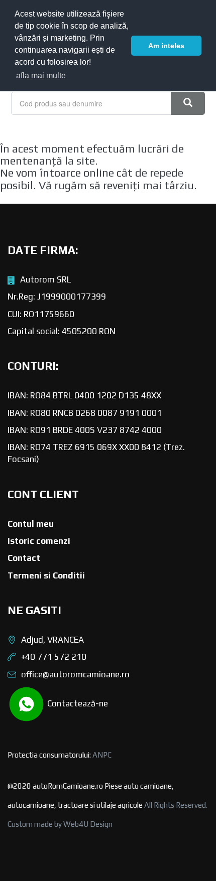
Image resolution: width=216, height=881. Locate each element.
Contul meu (31, 524)
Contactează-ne (76, 703)
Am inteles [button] (166, 46)
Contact (24, 558)
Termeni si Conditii (46, 575)
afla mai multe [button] (41, 75)
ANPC (102, 755)
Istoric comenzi (39, 541)
